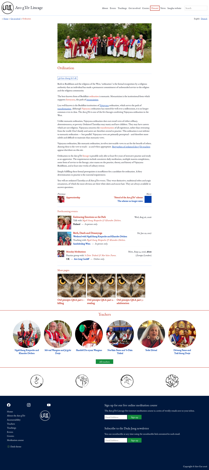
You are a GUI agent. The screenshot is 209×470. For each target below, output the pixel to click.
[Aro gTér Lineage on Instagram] (28, 405)
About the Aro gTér (16, 416)
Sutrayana (70, 100)
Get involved (134, 8)
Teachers (11, 424)
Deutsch (204, 19)
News (163, 8)
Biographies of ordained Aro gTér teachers (131, 147)
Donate (154, 8)
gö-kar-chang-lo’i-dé (67, 78)
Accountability (14, 420)
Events (113, 8)
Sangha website (174, 8)
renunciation (92, 100)
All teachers (104, 362)
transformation (64, 109)
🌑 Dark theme (14, 447)
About (105, 8)
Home (10, 412)
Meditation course (15, 440)
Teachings (122, 8)
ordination (94, 96)
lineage (86, 156)
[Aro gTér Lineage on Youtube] (49, 405)
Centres (145, 8)
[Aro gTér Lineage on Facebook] (8, 405)
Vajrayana (104, 105)
